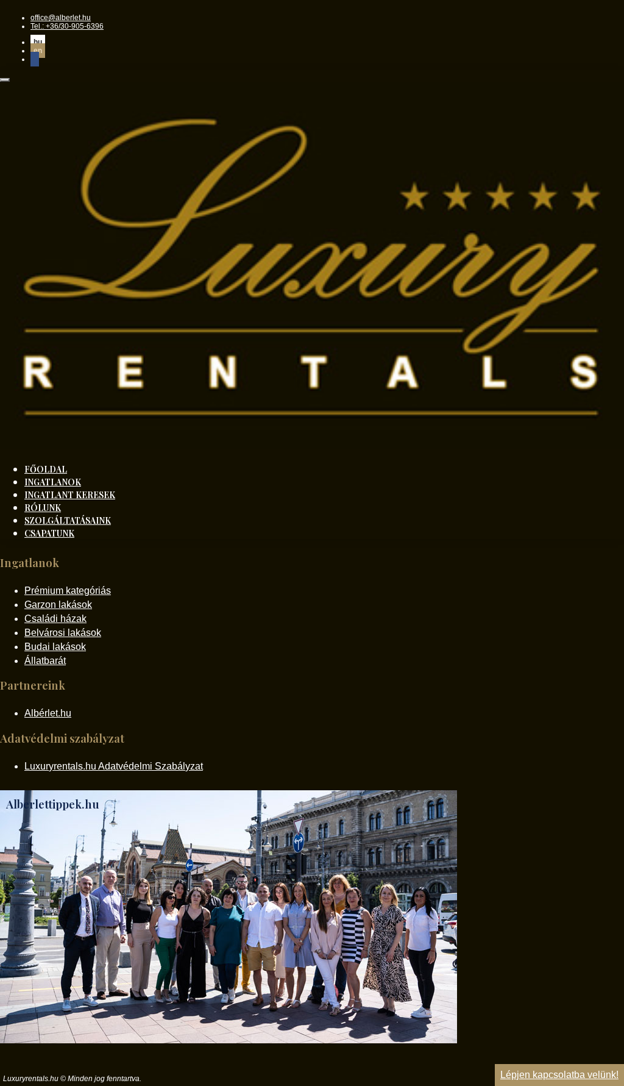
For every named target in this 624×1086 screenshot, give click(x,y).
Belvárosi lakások (62, 632)
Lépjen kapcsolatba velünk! (559, 1075)
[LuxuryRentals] (312, 445)
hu (38, 42)
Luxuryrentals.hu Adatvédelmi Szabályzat (113, 766)
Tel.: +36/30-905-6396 (67, 26)
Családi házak (55, 618)
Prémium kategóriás (67, 590)
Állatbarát (45, 661)
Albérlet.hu (47, 713)
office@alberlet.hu (60, 17)
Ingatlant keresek (69, 495)
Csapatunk (49, 533)
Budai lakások (55, 646)
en (38, 50)
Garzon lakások (58, 604)
